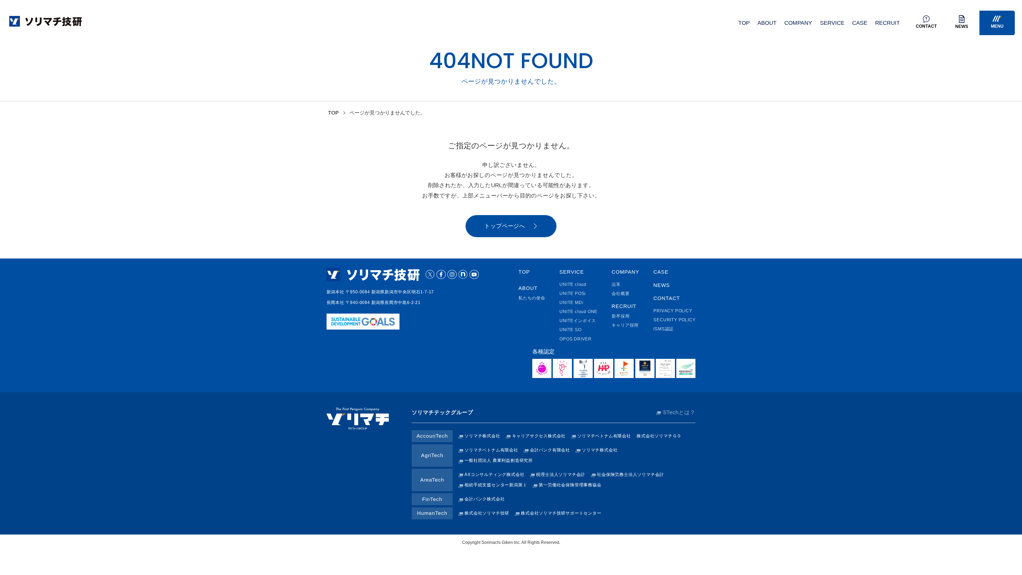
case (859, 23)
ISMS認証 (663, 329)
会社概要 (620, 293)
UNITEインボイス (577, 320)
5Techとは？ (679, 412)
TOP (333, 113)
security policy (674, 320)
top (744, 23)
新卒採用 (620, 316)
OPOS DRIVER (575, 339)
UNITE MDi (571, 302)
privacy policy (672, 311)
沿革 (616, 284)
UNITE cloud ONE (578, 311)
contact (666, 298)
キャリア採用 (625, 325)
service (832, 23)
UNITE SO (570, 329)
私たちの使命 (531, 298)
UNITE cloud (572, 284)
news (661, 285)
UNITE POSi (572, 293)
